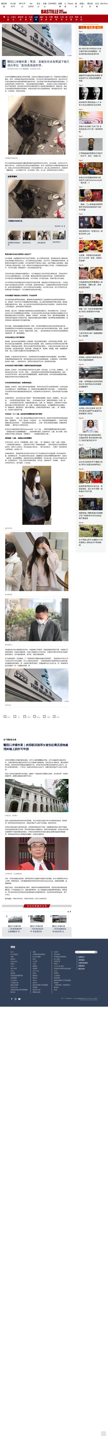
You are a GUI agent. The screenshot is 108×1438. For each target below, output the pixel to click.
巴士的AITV (13, 5)
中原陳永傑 (14, 983)
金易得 (56, 973)
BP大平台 (22, 5)
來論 (55, 990)
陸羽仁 (13, 964)
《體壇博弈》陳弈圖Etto (62, 985)
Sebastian (14, 961)
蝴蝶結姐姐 (36, 992)
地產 (46, 18)
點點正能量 (14, 985)
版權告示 (81, 957)
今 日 (82, 27)
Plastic (70, 4)
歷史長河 (90, 5)
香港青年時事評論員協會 (62, 968)
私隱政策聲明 (83, 963)
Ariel (12, 952)
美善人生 (82, 5)
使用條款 (81, 960)
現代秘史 (57, 954)
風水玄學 (14, 968)
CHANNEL (52, 4)
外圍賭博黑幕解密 (39, 954)
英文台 (38, 5)
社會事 (30, 18)
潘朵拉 (35, 978)
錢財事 (41, 18)
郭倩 (34, 959)
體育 (76, 5)
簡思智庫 (57, 978)
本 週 (91, 27)
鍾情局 (13, 959)
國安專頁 (4, 5)
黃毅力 (56, 964)
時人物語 (57, 959)
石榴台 (44, 5)
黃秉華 (35, 968)
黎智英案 (20, 18)
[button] (61, 226)
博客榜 (76, 18)
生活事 (97, 5)
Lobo (12, 971)
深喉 (34, 952)
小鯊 (34, 964)
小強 (12, 966)
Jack (55, 971)
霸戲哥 (35, 966)
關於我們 (81, 969)
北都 (8, 18)
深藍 (12, 957)
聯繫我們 (81, 966)
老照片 (35, 983)
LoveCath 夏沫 (59, 966)
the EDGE (31, 5)
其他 (81, 18)
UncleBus (14, 980)
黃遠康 (13, 973)
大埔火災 (13, 18)
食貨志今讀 (36, 990)
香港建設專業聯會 (60, 957)
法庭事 (36, 18)
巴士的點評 (14, 954)
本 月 (99, 27)
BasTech (104, 4)
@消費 (71, 18)
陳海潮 (56, 987)
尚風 (34, 973)
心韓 (65, 5)
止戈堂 (35, 961)
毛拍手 (56, 952)
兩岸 (66, 18)
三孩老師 (57, 975)
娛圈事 (60, 5)
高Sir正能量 (37, 957)
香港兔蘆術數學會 (17, 975)
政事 (26, 18)
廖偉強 (35, 975)
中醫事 (51, 18)
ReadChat (14, 987)
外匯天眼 (57, 961)
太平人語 (36, 971)
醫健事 (56, 18)
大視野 (62, 18)
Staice (35, 980)
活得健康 (14, 978)
